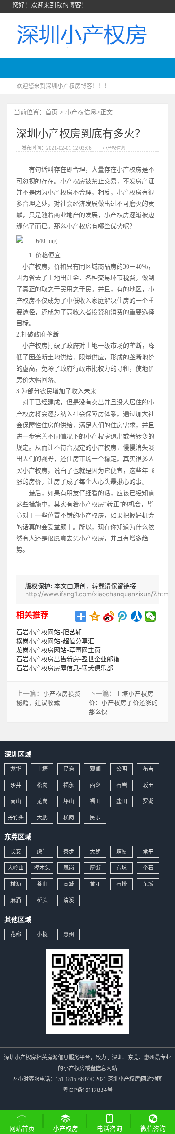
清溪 (68, 900)
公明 (121, 769)
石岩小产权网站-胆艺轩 (49, 632)
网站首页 (22, 1128)
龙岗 (42, 801)
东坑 (121, 867)
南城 (68, 884)
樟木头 (42, 867)
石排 (121, 884)
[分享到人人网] (136, 616)
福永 (68, 785)
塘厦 (121, 851)
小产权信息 (80, 111)
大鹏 (42, 817)
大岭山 (16, 867)
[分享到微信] (150, 616)
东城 (148, 884)
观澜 (95, 769)
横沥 (15, 884)
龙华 (15, 769)
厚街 (95, 867)
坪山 (68, 801)
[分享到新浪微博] (108, 616)
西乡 (95, 785)
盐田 (121, 801)
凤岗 (68, 867)
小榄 (42, 934)
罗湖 (148, 801)
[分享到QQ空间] (95, 616)
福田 (95, 801)
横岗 (68, 817)
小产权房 (65, 1128)
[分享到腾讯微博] (122, 616)
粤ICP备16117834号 (88, 1089)
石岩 (121, 785)
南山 (15, 801)
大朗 (95, 851)
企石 (148, 867)
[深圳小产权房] (81, 34)
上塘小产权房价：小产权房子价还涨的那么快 (123, 702)
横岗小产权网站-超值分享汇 (55, 641)
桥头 (42, 900)
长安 (15, 851)
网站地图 (151, 1079)
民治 (68, 769)
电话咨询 (109, 1128)
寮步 (68, 851)
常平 (148, 851)
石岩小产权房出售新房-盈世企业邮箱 (67, 659)
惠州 (68, 934)
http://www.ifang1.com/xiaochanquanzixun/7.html (97, 594)
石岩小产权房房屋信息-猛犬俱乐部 (64, 668)
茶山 (42, 884)
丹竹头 (16, 817)
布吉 (148, 769)
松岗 (42, 785)
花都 (15, 934)
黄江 (95, 884)
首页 (51, 111)
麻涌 (15, 900)
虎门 (42, 851)
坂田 (148, 785)
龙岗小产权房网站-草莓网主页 (58, 650)
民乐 (95, 817)
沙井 (15, 785)
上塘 (42, 769)
